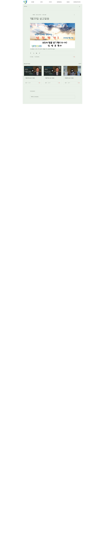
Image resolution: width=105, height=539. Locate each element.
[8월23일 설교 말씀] (33, 71)
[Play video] (52, 35)
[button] (79, 6)
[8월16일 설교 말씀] (52, 71)
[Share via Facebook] (30, 53)
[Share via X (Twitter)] (33, 53)
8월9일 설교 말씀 (69, 78)
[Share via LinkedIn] (36, 53)
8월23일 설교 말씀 (30, 78)
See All (80, 63)
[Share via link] (39, 53)
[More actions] (74, 15)
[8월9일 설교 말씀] (72, 71)
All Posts (25, 6)
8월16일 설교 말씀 (49, 78)
